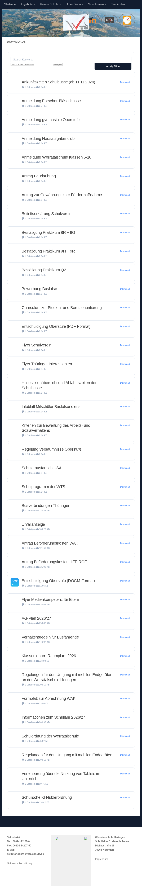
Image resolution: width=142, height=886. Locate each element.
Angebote (27, 4)
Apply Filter (113, 66)
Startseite (10, 4)
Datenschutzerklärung (19, 863)
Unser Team (73, 4)
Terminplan (118, 4)
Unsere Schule (49, 4)
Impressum (101, 859)
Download (125, 82)
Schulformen (96, 4)
